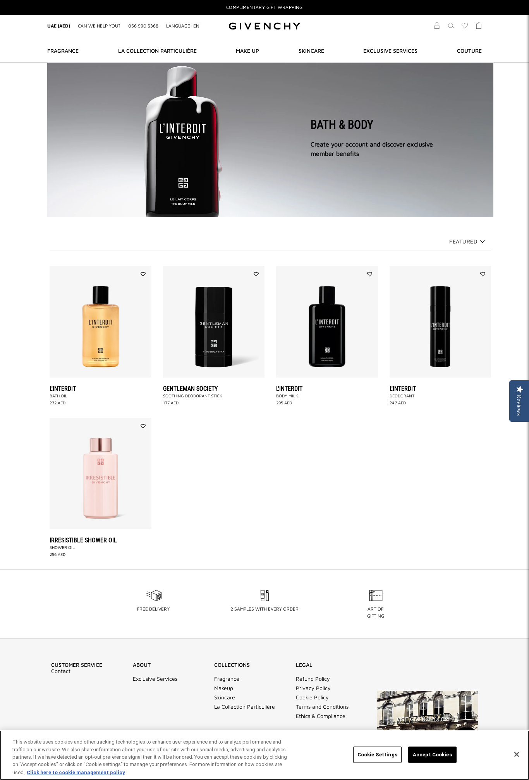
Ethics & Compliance (320, 716)
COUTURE (469, 50)
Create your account (339, 144)
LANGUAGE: (182, 26)
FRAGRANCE (63, 50)
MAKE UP (247, 50)
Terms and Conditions (322, 707)
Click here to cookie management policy (76, 772)
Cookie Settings (377, 755)
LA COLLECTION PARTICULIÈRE (157, 50)
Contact (60, 671)
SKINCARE (311, 50)
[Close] (516, 754)
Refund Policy (313, 679)
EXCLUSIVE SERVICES (390, 50)
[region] (264, 755)
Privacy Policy (313, 688)
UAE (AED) (58, 26)
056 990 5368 (143, 26)
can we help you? (99, 26)
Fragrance (226, 679)
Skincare (224, 697)
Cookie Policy (312, 697)
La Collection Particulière (244, 707)
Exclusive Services (155, 679)
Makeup (223, 688)
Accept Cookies (432, 755)
